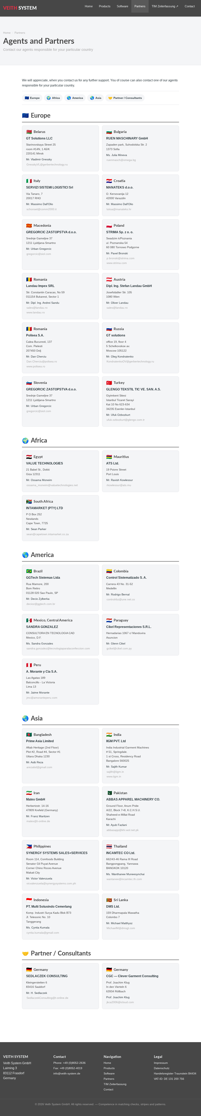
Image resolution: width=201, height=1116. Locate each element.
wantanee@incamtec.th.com (124, 879)
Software (122, 6)
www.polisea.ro (35, 366)
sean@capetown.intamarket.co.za (47, 534)
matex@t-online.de (38, 821)
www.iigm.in (114, 776)
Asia (95, 98)
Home (89, 6)
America (75, 98)
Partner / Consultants (125, 98)
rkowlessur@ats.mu (119, 485)
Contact (190, 6)
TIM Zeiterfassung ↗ (165, 6)
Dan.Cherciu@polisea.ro (41, 361)
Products (105, 6)
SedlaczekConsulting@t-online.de (47, 997)
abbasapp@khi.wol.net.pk (123, 830)
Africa (53, 98)
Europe (32, 98)
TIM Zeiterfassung (115, 1084)
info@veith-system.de (66, 1073)
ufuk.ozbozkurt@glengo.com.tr (126, 419)
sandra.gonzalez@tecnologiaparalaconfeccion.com (58, 648)
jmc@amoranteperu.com (41, 697)
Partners (139, 6)
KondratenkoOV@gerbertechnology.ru (130, 361)
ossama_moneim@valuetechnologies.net (52, 485)
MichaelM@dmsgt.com (121, 928)
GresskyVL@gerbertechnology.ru (47, 164)
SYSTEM (20, 8)
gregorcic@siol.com (38, 254)
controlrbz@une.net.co (121, 599)
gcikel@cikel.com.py (119, 648)
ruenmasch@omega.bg (121, 160)
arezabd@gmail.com (39, 767)
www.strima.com (117, 263)
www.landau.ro (35, 312)
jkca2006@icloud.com (120, 1002)
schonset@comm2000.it (41, 209)
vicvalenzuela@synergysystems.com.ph (51, 883)
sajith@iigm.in (115, 771)
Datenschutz (161, 1068)
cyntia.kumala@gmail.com (42, 932)
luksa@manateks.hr (119, 209)
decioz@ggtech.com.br (40, 604)
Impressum (161, 1062)
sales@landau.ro (37, 307)
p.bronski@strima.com (120, 258)
